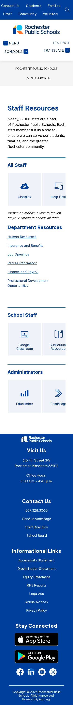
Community (27, 14)
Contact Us (10, 5)
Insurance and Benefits (25, 245)
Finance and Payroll (23, 272)
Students (33, 5)
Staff (7, 14)
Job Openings (18, 254)
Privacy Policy (36, 610)
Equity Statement (36, 577)
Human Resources (22, 237)
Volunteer (51, 14)
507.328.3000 (36, 510)
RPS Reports (36, 585)
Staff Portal (41, 78)
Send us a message (36, 519)
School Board (36, 535)
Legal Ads (36, 593)
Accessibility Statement (36, 560)
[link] (61, 43)
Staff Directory (36, 527)
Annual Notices (36, 602)
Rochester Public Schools (36, 68)
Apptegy (45, 699)
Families (54, 5)
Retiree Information (22, 263)
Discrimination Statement (36, 568)
